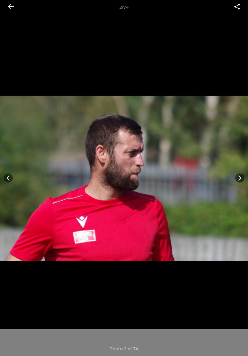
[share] (237, 7)
